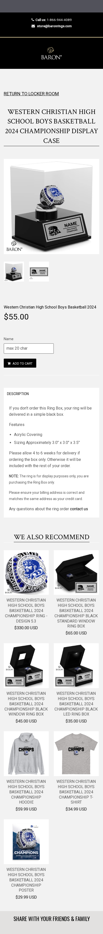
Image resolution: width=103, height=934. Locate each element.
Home (8, 79)
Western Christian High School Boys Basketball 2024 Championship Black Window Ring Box (26, 704)
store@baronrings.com (54, 26)
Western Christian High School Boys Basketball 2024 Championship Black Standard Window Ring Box (76, 613)
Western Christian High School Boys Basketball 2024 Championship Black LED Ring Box (76, 704)
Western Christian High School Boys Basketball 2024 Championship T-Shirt (76, 792)
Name (9, 339)
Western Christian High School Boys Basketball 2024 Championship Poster (26, 880)
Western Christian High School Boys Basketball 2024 (50, 307)
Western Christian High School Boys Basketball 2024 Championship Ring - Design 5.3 (26, 610)
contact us (79, 509)
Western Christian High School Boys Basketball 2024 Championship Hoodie (26, 792)
